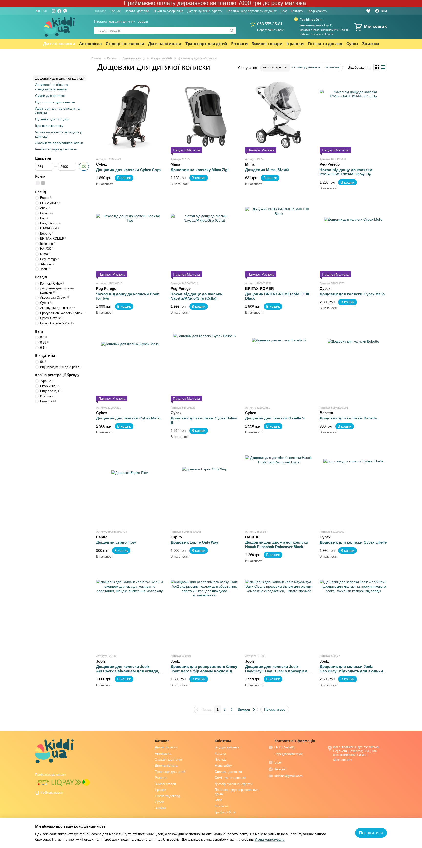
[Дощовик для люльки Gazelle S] (278, 364)
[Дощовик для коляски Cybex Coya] (129, 116)
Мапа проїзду (342, 760)
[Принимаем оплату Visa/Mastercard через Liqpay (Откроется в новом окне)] (43, 782)
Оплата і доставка (137, 11)
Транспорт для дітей (206, 44)
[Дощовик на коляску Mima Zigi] (204, 116)
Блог (284, 11)
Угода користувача (269, 839)
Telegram (280, 769)
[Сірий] (43, 182)
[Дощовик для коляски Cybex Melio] (353, 240)
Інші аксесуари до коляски (56, 149)
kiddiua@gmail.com (288, 776)
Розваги (239, 44)
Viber (278, 762)
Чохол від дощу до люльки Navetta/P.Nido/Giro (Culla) (197, 296)
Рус (44, 11)
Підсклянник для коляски (55, 102)
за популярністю (275, 67)
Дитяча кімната (164, 44)
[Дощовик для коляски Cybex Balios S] (204, 364)
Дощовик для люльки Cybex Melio (128, 418)
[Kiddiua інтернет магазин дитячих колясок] (54, 750)
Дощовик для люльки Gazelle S (275, 418)
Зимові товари (267, 44)
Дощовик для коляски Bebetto (348, 418)
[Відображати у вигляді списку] (383, 67)
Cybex (352, 44)
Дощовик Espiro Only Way (194, 542)
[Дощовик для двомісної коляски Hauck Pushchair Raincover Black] (278, 489)
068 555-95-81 (270, 24)
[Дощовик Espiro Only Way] (204, 489)
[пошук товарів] (232, 30)
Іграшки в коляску (49, 125)
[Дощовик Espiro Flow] (129, 489)
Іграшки (295, 44)
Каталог (100, 11)
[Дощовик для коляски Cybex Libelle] (353, 489)
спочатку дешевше (306, 67)
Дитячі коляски (59, 44)
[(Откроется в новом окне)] (65, 11)
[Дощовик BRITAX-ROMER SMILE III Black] (278, 240)
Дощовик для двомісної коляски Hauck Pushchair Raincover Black (276, 544)
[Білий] (37, 182)
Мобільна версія (51, 792)
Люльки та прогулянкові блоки (59, 143)
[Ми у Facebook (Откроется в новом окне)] (59, 11)
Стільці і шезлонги (125, 44)
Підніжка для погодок (52, 119)
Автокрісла (90, 44)
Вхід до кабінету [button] (227, 747)
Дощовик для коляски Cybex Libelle (353, 542)
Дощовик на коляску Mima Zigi (199, 170)
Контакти (297, 11)
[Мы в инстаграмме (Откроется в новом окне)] (53, 11)
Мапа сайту (223, 765)
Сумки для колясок (50, 95)
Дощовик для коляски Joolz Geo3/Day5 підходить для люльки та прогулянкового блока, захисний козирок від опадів (351, 673)
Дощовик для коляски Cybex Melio (352, 294)
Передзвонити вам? (271, 30)
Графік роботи (317, 11)
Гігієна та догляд (325, 44)
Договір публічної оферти (204, 11)
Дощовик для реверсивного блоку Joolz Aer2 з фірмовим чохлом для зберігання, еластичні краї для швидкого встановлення (204, 673)
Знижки (370, 44)
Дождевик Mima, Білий (267, 170)
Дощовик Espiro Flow (116, 542)
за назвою (332, 67)
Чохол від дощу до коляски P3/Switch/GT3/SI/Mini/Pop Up (346, 172)
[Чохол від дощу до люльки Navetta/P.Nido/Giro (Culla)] (204, 240)
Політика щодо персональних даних (251, 11)
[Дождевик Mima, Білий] (278, 116)
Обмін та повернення (168, 11)
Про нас (115, 11)
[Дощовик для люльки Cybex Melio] (129, 364)
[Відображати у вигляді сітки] (377, 67)
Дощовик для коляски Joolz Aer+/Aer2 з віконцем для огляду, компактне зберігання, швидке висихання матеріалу (127, 673)
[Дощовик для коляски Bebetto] (353, 364)
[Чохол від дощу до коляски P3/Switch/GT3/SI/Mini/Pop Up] (353, 116)
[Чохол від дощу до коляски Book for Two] (129, 240)
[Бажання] (368, 11)
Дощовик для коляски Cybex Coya (128, 170)
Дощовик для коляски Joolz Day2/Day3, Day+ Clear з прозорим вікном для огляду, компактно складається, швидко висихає (276, 673)
